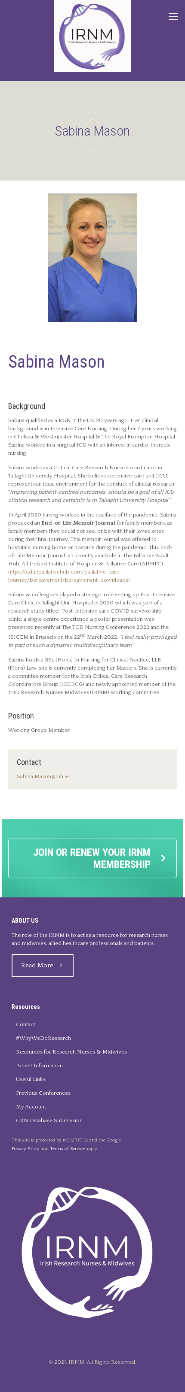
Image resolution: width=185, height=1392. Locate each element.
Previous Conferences (43, 1093)
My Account (31, 1107)
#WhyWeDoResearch (43, 1038)
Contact (25, 1024)
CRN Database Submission (49, 1120)
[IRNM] (92, 36)
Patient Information (39, 1066)
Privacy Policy (26, 1148)
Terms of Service (67, 1148)
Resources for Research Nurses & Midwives (71, 1052)
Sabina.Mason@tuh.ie (43, 776)
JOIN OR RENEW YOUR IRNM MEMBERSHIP (92, 858)
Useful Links (31, 1079)
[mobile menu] (173, 17)
